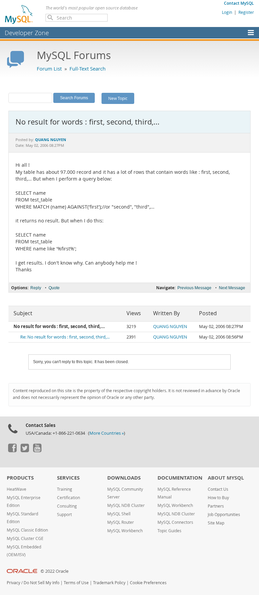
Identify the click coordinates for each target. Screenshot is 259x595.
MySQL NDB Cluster (126, 505)
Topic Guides (169, 530)
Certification (68, 497)
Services (68, 477)
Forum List (49, 68)
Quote (54, 288)
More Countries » (106, 433)
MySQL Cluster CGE (25, 538)
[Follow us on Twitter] (24, 451)
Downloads (124, 477)
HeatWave (16, 489)
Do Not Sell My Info (41, 582)
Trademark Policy (109, 582)
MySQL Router (120, 522)
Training (64, 489)
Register (246, 12)
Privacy (13, 582)
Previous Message (194, 288)
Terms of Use (76, 582)
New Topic (117, 98)
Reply (35, 288)
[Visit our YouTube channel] (37, 451)
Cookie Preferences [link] (148, 582)
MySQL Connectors (175, 522)
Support (64, 514)
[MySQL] (19, 14)
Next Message (232, 288)
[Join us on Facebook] (12, 451)
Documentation (179, 477)
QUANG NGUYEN (170, 326)
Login (227, 12)
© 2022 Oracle (54, 571)
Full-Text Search (87, 68)
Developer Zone (27, 33)
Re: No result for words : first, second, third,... (65, 337)
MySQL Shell (119, 513)
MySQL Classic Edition (27, 530)
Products (20, 477)
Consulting (67, 506)
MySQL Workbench (125, 530)
